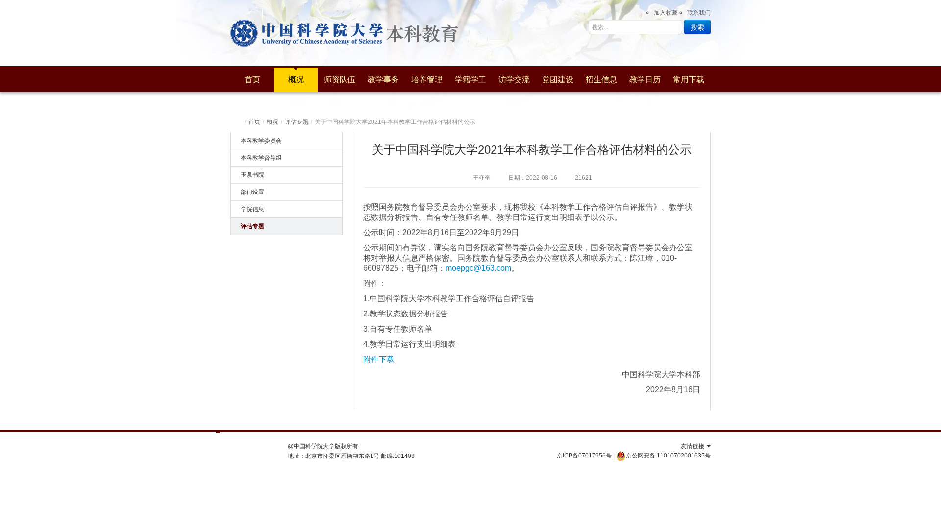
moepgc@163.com (478, 268)
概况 (296, 79)
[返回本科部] (306, 33)
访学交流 (514, 79)
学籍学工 (470, 79)
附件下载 (379, 359)
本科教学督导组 (261, 157)
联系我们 (699, 12)
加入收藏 (665, 12)
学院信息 (252, 209)
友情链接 (693, 446)
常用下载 (688, 79)
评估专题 (296, 122)
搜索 (697, 27)
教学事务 (383, 79)
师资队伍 (339, 79)
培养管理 (427, 79)
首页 (252, 79)
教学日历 (645, 79)
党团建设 (557, 79)
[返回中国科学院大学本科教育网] (432, 33)
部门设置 (252, 192)
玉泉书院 (252, 174)
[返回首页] (238, 122)
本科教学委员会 (261, 140)
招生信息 (601, 79)
